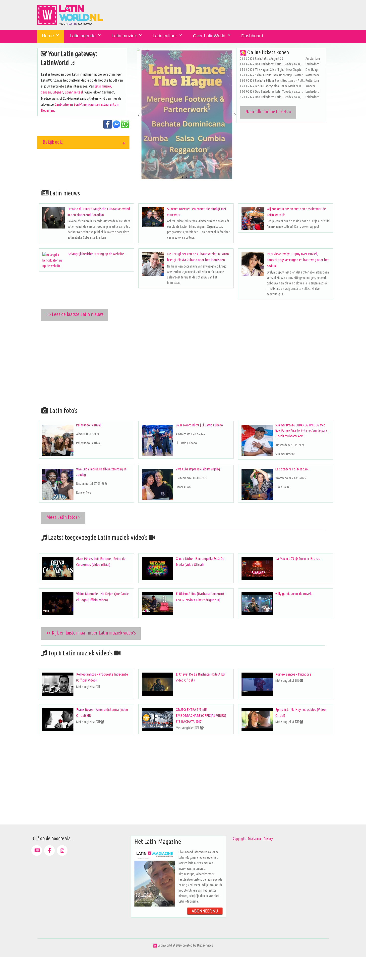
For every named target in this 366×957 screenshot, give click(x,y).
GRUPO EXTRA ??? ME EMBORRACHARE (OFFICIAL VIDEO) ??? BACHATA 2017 (201, 715)
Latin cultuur (165, 35)
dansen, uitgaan (52, 92)
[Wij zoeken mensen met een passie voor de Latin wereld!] (253, 218)
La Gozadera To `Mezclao (291, 469)
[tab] (83, 142)
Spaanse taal (74, 92)
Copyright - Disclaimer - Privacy (253, 839)
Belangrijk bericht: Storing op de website (95, 254)
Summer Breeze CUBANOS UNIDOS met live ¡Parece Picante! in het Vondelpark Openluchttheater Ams (301, 430)
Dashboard (252, 35)
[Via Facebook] (49, 850)
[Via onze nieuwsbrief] (36, 850)
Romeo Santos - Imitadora (293, 674)
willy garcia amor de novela (293, 594)
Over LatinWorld (209, 35)
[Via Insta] (62, 850)
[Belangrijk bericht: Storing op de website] (53, 260)
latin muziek (103, 86)
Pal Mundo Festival (88, 425)
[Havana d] (53, 217)
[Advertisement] (186, 363)
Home (48, 35)
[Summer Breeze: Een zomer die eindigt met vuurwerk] (153, 217)
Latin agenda (83, 35)
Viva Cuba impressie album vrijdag (198, 469)
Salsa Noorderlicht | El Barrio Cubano (199, 425)
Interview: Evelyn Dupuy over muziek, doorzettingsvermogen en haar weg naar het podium (298, 260)
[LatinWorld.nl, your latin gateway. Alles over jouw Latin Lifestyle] (155, 945)
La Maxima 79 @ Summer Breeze (297, 558)
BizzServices (205, 945)
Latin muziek (124, 35)
